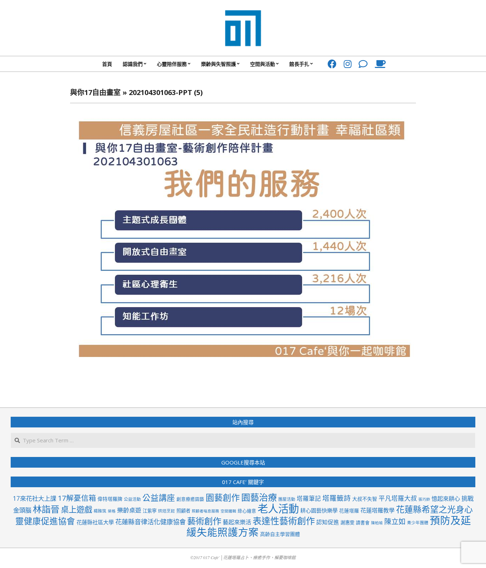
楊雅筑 (100, 511)
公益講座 (158, 497)
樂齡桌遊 (129, 510)
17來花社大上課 (34, 498)
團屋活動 (286, 499)
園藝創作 (223, 497)
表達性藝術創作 (284, 521)
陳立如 (395, 521)
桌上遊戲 (76, 509)
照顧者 (183, 510)
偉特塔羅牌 (109, 498)
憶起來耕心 (446, 499)
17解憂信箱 (77, 498)
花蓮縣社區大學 (95, 522)
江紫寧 (150, 510)
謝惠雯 (347, 522)
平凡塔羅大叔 (398, 498)
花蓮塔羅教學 (377, 510)
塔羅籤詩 (336, 498)
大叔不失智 (364, 498)
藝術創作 (204, 521)
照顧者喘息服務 (205, 511)
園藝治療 (259, 497)
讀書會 (363, 522)
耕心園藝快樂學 (319, 510)
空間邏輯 (228, 511)
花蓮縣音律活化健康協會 (150, 521)
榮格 (112, 511)
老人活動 (278, 508)
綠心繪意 (247, 510)
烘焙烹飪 (166, 511)
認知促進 (327, 522)
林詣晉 (46, 509)
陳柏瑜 (377, 522)
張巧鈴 (424, 499)
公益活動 (132, 499)
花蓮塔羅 (349, 510)
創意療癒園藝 (190, 499)
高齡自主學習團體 (280, 534)
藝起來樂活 (237, 522)
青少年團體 (417, 522)
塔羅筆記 (309, 498)
